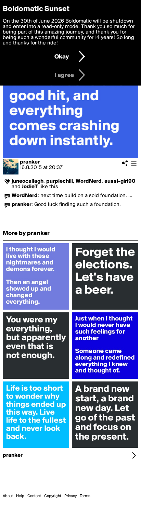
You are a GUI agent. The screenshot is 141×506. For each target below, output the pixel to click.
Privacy (70, 496)
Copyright (52, 496)
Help (20, 496)
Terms (85, 496)
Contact (34, 496)
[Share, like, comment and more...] (36, 309)
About (8, 496)
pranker (30, 162)
